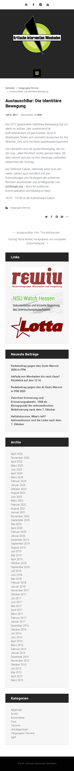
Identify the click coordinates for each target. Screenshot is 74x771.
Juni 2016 (16, 637)
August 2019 (18, 547)
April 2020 (16, 528)
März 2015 (17, 680)
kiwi (40, 114)
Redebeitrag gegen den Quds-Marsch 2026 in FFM (35, 368)
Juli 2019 (16, 551)
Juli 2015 (16, 668)
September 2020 (20, 520)
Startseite (10, 88)
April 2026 (16, 453)
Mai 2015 (16, 672)
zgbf (13, 737)
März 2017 (17, 613)
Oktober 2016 (18, 629)
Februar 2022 (18, 504)
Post (13, 721)
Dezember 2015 (20, 656)
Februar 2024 (18, 481)
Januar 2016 (18, 653)
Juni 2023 (16, 496)
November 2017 (20, 590)
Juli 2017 (16, 598)
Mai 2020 (16, 524)
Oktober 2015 (18, 664)
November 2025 (20, 457)
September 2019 (20, 543)
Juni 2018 (16, 574)
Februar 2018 (18, 582)
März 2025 (17, 465)
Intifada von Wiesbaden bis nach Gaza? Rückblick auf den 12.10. (35, 378)
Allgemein (16, 710)
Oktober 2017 (18, 594)
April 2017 (16, 610)
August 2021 (18, 508)
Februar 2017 (18, 617)
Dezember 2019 (20, 539)
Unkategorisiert (19, 729)
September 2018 (20, 567)
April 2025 (16, 461)
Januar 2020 (18, 535)
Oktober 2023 (18, 489)
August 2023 (18, 492)
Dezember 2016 (20, 625)
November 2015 (20, 660)
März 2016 (17, 645)
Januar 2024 (18, 485)
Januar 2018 (18, 586)
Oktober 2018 (18, 563)
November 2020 (20, 516)
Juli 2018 (16, 571)
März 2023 (17, 500)
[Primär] (37, 73)
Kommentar (18, 717)
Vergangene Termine (28, 88)
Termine (15, 725)
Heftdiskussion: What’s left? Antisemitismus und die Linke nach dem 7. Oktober (36, 420)
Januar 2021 (18, 512)
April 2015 (16, 676)
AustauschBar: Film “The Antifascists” (38, 232)
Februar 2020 (18, 532)
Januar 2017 (18, 621)
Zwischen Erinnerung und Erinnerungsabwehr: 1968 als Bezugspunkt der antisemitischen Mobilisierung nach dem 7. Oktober (33, 403)
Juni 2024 (16, 469)
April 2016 (16, 641)
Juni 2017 (16, 602)
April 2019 (16, 559)
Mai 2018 (16, 578)
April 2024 (16, 473)
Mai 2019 (16, 555)
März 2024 (17, 477)
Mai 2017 (16, 606)
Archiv (14, 713)
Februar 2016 (18, 649)
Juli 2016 (16, 633)
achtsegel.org (14, 186)
